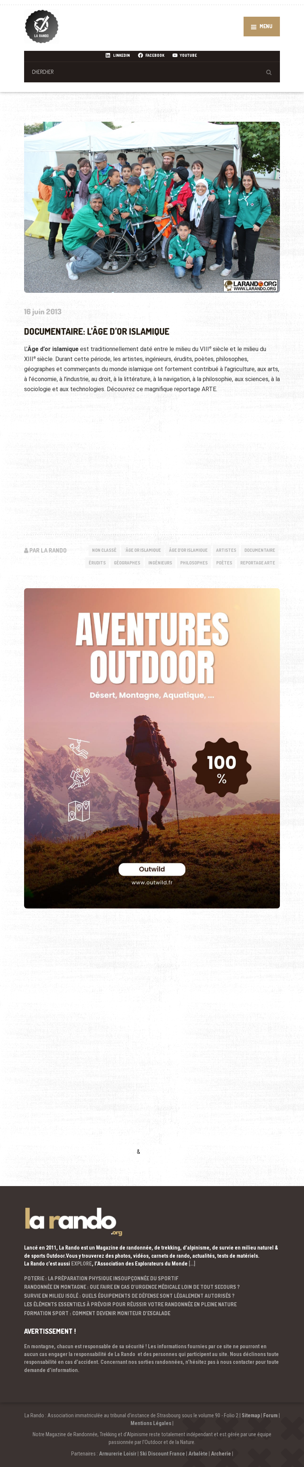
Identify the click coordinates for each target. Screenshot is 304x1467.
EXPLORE (81, 1264)
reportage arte (257, 563)
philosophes (194, 563)
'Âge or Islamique (143, 550)
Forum (270, 1415)
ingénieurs (160, 563)
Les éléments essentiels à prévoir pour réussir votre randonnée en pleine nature (130, 1304)
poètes (224, 563)
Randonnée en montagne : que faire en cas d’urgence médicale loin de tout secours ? (132, 1287)
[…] (192, 1264)
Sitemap (251, 1415)
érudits (97, 563)
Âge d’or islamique (188, 550)
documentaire (259, 550)
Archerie (221, 1454)
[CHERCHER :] (152, 72)
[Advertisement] (79, 1042)
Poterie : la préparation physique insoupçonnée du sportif (101, 1278)
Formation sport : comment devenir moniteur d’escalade (97, 1313)
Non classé (104, 550)
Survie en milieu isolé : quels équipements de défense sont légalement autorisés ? (129, 1296)
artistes (226, 550)
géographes (127, 563)
